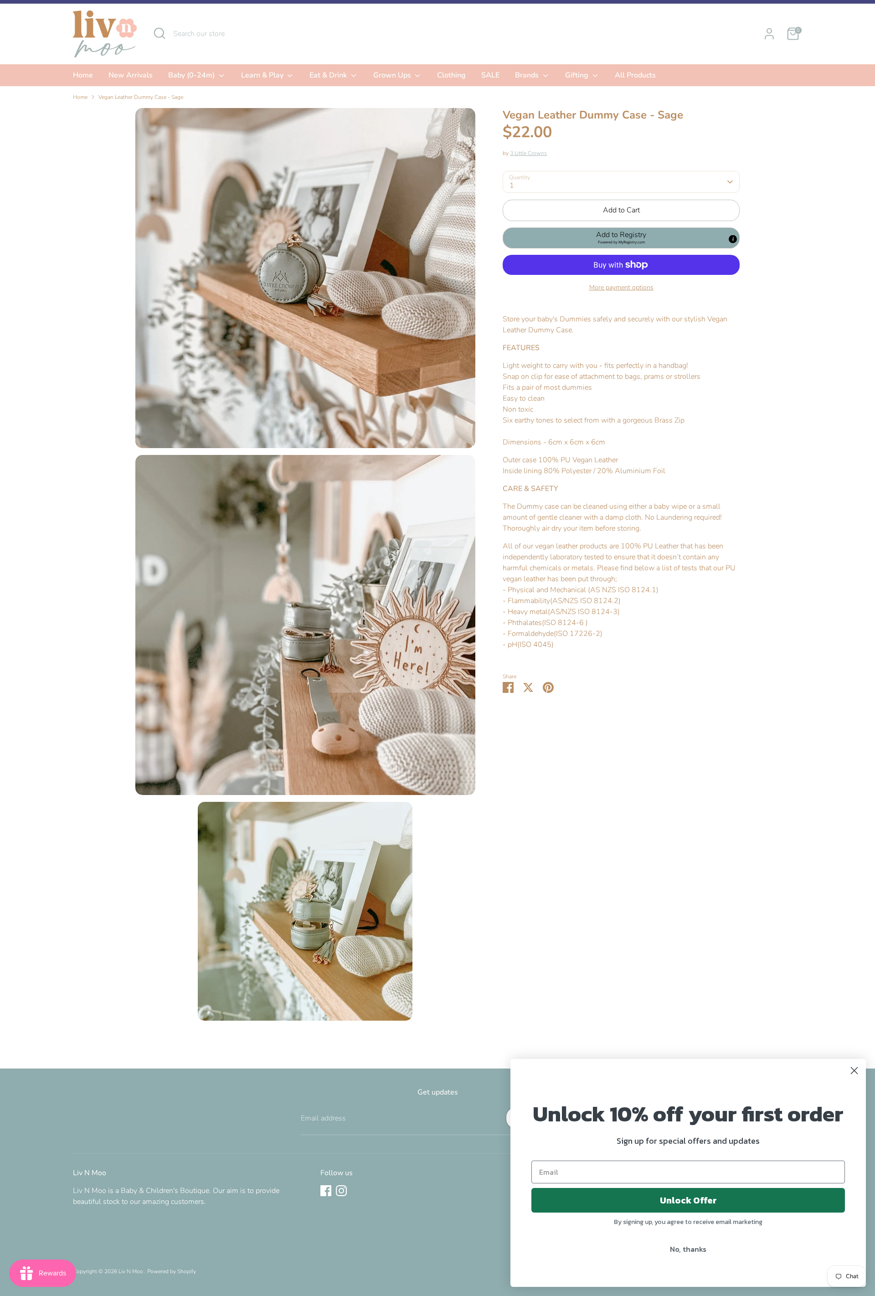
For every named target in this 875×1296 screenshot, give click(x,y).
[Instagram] (341, 1190)
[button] (621, 238)
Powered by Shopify (171, 1271)
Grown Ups (393, 75)
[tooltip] (733, 239)
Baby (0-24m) (192, 75)
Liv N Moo (131, 1271)
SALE (490, 75)
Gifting (577, 75)
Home (83, 75)
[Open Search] (159, 33)
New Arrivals (130, 75)
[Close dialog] (854, 1071)
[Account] (769, 34)
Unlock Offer (688, 1200)
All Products (635, 75)
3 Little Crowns (528, 153)
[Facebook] (325, 1190)
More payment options (621, 287)
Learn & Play (263, 75)
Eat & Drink (329, 75)
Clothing (451, 75)
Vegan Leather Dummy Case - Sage (140, 97)
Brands (527, 75)
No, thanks (688, 1249)
